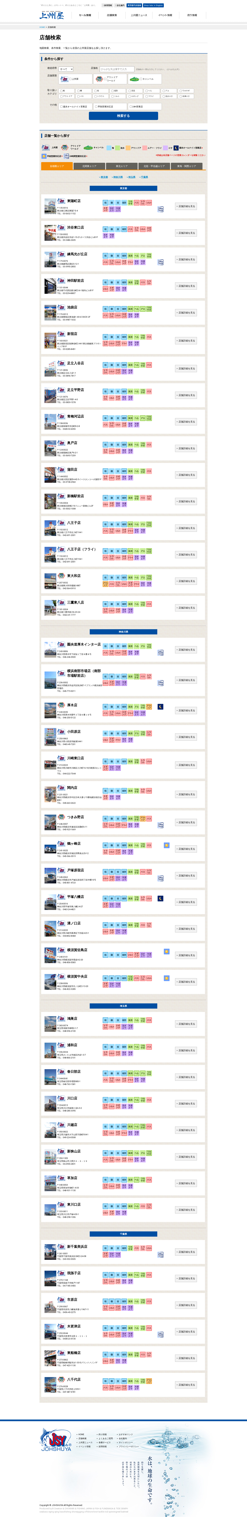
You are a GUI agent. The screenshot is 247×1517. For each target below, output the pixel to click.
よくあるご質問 (106, 1438)
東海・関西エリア (186, 166)
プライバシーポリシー (129, 1446)
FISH (97, 1508)
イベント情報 (84, 1446)
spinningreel (114, 1511)
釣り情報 (103, 1434)
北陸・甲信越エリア (154, 166)
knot (95, 1511)
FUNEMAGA (107, 1508)
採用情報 (103, 1446)
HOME (81, 1434)
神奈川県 (118, 177)
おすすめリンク (126, 1434)
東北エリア (122, 166)
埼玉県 (131, 177)
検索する (123, 116)
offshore (88, 1511)
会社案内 (123, 1438)
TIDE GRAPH (122, 1508)
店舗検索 (82, 1438)
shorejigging (78, 1511)
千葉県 (144, 177)
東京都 (104, 177)
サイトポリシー (126, 1442)
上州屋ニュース (85, 1442)
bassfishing (65, 1511)
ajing (56, 1511)
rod (106, 1511)
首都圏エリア (57, 166)
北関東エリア (89, 166)
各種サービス (105, 1442)
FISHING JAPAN (84, 1508)
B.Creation (57, 1508)
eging (51, 1511)
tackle (101, 1511)
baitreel (124, 1511)
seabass (43, 1511)
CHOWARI (69, 1508)
